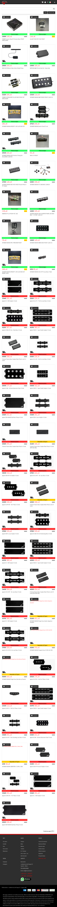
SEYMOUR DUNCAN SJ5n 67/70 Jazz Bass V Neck (41, 272)
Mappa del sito (42, 858)
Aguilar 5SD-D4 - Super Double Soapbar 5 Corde (40, 708)
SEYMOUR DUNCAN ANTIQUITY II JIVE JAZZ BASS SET (13, 126)
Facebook (5, 861)
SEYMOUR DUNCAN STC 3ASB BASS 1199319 (40, 184)
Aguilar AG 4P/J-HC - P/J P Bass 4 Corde (11, 795)
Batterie (22, 846)
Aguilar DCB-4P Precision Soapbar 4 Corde (39, 766)
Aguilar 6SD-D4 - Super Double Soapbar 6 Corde (40, 563)
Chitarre (22, 841)
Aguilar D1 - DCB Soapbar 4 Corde (37, 795)
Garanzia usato (42, 846)
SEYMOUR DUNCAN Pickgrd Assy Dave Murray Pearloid (14, 679)
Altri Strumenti (24, 856)
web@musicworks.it (27, 870)
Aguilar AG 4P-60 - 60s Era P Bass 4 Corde (39, 679)
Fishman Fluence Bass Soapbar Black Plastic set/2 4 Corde (14, 359)
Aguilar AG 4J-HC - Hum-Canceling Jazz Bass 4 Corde (14, 737)
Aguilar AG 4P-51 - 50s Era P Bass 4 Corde (11, 708)
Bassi (22, 844)
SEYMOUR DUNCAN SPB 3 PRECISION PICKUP (12, 243)
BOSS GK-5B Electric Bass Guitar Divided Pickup (12, 68)
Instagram (5, 864)
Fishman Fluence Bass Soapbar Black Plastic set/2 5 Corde (42, 505)
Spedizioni (41, 853)
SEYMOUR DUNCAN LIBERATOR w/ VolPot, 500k (12, 766)
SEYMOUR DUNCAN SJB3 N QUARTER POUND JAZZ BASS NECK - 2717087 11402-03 (42, 214)
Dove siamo (5, 848)
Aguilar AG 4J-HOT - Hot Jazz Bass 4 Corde (39, 475)
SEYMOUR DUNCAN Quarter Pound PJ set (39, 126)
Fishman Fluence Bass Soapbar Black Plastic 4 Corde (14, 446)
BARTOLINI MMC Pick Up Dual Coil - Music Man (40, 68)
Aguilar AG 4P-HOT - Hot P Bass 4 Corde (11, 504)
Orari (4, 846)
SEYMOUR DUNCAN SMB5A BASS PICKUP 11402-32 (41, 243)
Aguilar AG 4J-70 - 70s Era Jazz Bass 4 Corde (40, 301)
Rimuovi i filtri (51, 12)
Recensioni (5, 851)
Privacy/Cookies (42, 856)
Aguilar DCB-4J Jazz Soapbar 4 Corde (38, 417)
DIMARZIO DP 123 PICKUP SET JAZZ (10, 213)
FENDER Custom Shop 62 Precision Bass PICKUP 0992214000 (13, 39)
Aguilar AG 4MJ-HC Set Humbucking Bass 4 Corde (41, 534)
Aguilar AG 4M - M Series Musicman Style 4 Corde (13, 388)
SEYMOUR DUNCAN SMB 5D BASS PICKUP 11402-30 (41, 97)
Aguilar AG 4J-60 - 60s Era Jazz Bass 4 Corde (40, 359)
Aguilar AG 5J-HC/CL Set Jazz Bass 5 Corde (12, 650)
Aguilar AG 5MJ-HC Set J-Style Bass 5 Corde (12, 330)
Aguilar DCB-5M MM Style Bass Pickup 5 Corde (12, 825)
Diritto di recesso (42, 851)
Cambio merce (42, 848)
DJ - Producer (23, 851)
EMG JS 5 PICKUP (34, 155)
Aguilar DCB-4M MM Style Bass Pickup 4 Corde (12, 417)
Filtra (45, 12)
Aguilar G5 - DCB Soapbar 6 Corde (9, 621)
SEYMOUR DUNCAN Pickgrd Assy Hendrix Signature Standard (41, 621)
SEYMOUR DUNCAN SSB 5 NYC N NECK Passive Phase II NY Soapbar (14, 185)
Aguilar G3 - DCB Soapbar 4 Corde (9, 301)
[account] (9, 2)
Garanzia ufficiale (42, 844)
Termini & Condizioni (43, 841)
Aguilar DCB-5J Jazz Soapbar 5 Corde (10, 534)
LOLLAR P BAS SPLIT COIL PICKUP (37, 39)
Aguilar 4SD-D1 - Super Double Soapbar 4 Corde (40, 388)
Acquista (7, 17)
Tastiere (22, 848)
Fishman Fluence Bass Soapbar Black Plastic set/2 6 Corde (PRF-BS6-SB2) (42, 592)
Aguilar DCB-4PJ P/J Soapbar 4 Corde (10, 475)
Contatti (4, 844)
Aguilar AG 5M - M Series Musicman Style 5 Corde (41, 737)
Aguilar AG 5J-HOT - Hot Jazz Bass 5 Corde (11, 592)
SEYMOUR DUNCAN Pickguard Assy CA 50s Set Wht (41, 650)
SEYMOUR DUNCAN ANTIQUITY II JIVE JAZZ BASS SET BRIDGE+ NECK (13, 272)
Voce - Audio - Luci (24, 853)
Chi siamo (5, 841)
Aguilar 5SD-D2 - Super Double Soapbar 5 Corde (40, 330)
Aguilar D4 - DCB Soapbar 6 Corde (9, 563)
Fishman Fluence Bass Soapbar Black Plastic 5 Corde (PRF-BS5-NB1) (42, 447)
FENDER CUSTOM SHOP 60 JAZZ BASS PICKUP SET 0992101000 (13, 97)
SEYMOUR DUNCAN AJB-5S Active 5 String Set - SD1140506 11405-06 (12, 156)
